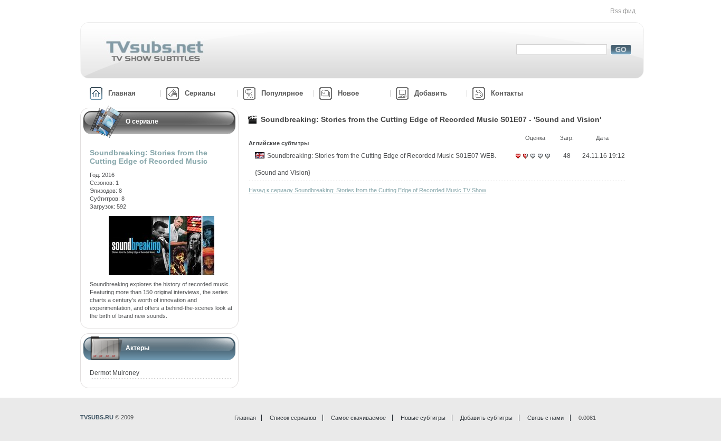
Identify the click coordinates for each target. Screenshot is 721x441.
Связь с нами (545, 418)
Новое (348, 93)
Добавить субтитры (486, 418)
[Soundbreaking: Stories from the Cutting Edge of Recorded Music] (161, 220)
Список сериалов (293, 418)
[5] (547, 160)
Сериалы (200, 93)
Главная (122, 93)
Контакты (507, 93)
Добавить (430, 93)
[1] (517, 160)
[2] (525, 160)
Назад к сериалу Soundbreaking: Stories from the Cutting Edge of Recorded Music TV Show (367, 190)
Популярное (282, 93)
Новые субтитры (423, 418)
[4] (540, 160)
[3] (532, 160)
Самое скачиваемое (358, 418)
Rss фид (622, 11)
